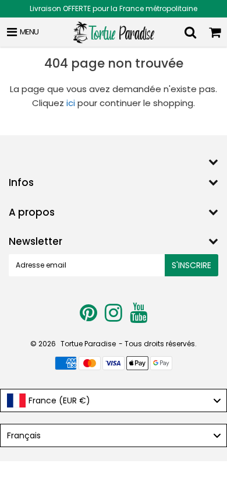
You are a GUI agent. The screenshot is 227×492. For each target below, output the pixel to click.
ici (70, 103)
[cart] (214, 32)
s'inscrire (191, 265)
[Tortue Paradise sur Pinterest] (89, 317)
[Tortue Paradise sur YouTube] (138, 317)
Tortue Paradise (88, 344)
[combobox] (113, 400)
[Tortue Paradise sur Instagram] (114, 317)
